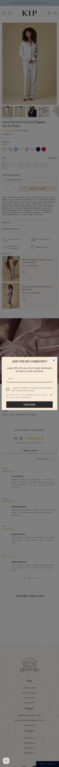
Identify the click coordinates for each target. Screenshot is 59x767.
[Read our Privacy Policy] (51, 395)
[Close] (53, 360)
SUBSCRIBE (29, 404)
